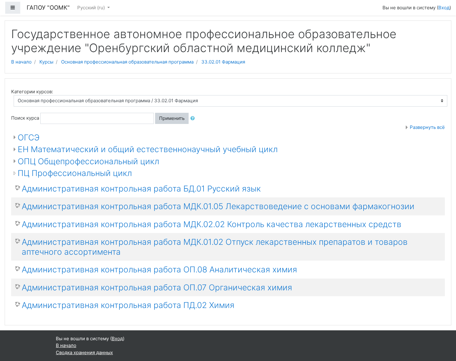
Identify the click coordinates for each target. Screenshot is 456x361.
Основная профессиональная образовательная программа (127, 62)
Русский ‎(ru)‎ (91, 8)
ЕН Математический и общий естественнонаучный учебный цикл (148, 149)
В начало (21, 62)
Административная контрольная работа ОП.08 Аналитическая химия (159, 269)
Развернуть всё (427, 127)
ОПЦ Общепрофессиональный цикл (88, 161)
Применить (172, 118)
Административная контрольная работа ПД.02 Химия (128, 305)
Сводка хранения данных (84, 352)
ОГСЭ (28, 137)
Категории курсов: (32, 92)
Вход (443, 8)
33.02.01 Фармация (223, 62)
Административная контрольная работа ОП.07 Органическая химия (157, 287)
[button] (194, 118)
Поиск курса (25, 118)
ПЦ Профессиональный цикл (75, 173)
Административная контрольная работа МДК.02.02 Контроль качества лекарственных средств (211, 224)
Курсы (46, 62)
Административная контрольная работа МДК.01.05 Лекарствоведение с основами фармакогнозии (218, 206)
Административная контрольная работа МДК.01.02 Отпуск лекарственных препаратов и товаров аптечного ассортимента (215, 247)
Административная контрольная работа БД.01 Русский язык (141, 188)
